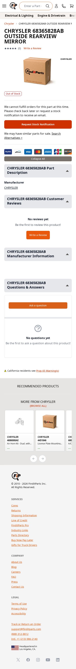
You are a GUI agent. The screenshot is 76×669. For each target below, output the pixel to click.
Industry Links (19, 530)
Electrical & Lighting (19, 15)
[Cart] (72, 6)
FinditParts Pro (20, 525)
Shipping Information (24, 515)
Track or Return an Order (26, 624)
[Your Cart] (72, 6)
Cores (14, 505)
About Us (16, 562)
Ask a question (38, 305)
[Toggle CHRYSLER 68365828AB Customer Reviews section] (67, 201)
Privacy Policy (19, 608)
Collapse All (38, 158)
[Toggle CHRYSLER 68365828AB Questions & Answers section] (67, 285)
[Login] (56, 6)
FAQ (13, 576)
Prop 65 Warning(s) (47, 370)
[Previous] (33, 458)
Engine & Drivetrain (51, 15)
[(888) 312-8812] (64, 6)
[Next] (42, 458)
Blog (14, 567)
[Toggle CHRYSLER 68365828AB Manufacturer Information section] (67, 254)
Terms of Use (19, 603)
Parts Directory (20, 535)
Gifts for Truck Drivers (24, 545)
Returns (16, 510)
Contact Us (17, 586)
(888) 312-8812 (19, 634)
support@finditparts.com (26, 629)
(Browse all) (38, 405)
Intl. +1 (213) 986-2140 (24, 639)
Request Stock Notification (38, 124)
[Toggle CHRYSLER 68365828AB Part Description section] (67, 171)
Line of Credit (19, 520)
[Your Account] (56, 6)
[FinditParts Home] (13, 6)
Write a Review (32, 48)
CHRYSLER (11, 188)
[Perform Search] (47, 6)
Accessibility (18, 613)
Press (14, 581)
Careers (16, 572)
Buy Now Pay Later (22, 540)
